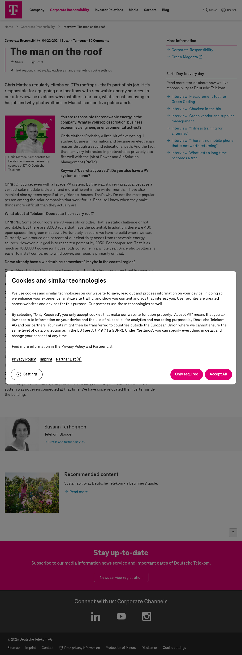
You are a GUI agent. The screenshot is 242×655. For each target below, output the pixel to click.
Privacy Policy (24, 359)
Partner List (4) (69, 359)
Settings (30, 374)
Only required (186, 374)
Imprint (46, 359)
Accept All (218, 374)
